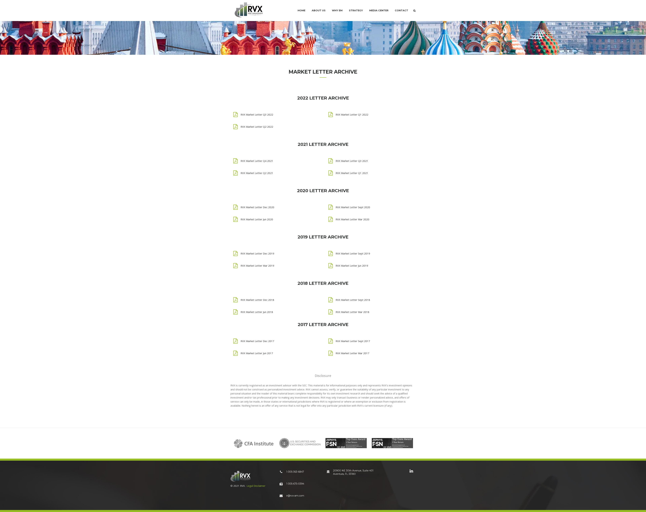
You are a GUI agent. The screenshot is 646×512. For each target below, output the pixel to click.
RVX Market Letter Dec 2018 (257, 299)
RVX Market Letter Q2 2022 (257, 126)
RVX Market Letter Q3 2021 (352, 161)
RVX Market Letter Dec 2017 (257, 341)
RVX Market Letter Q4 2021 (257, 161)
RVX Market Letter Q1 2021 (352, 173)
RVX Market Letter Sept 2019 (353, 253)
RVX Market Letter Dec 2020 (257, 207)
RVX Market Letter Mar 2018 (352, 312)
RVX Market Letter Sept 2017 (353, 341)
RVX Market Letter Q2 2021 (257, 173)
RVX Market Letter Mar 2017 (352, 353)
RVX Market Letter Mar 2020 (352, 219)
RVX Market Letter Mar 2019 (257, 265)
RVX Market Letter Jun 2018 (257, 312)
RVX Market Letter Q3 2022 (257, 114)
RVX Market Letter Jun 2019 (352, 265)
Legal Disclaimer (256, 485)
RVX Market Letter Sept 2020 (353, 207)
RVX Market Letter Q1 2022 (352, 114)
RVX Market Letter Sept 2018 (353, 299)
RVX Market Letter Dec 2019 (257, 253)
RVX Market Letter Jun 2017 (257, 353)
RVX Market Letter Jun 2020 (257, 219)
